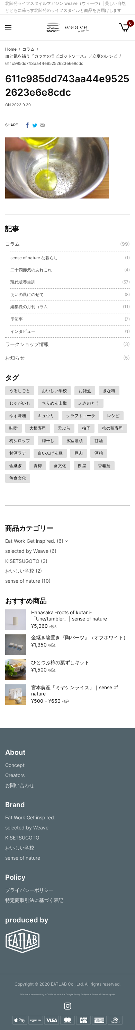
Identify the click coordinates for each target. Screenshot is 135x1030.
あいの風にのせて (27, 294)
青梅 (38, 465)
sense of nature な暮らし (34, 257)
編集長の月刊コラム (29, 306)
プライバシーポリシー (29, 890)
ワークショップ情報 (27, 344)
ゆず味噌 (17, 415)
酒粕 (98, 453)
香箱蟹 (104, 465)
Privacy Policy (80, 995)
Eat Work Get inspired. (30, 541)
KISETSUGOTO (22, 561)
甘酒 (98, 440)
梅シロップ (19, 440)
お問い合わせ (19, 785)
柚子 (86, 428)
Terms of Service (100, 995)
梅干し (48, 440)
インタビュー (22, 331)
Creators (15, 775)
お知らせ (15, 358)
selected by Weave (26, 551)
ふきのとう (89, 403)
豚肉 (78, 453)
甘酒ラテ (17, 453)
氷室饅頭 (74, 440)
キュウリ (46, 415)
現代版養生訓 (22, 282)
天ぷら (64, 428)
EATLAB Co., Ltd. (67, 984)
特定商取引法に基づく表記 (34, 900)
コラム (12, 244)
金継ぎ (15, 465)
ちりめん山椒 (54, 403)
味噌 (13, 428)
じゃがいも (19, 403)
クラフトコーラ (80, 415)
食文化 (60, 465)
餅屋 (82, 465)
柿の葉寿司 (112, 428)
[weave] (67, 27)
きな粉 (109, 390)
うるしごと (19, 390)
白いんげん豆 (50, 453)
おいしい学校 (54, 390)
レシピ (113, 415)
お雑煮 (85, 390)
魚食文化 (17, 478)
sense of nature (22, 581)
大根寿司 (37, 428)
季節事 (16, 319)
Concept (15, 765)
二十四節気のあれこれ (31, 269)
